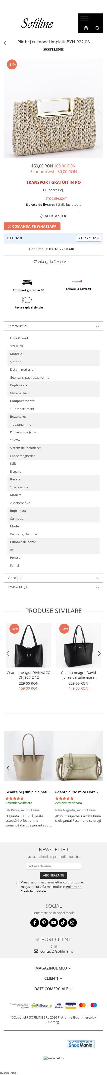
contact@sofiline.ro (56, 951)
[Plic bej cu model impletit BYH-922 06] (53, 108)
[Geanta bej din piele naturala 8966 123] (29, 756)
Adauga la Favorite (51, 261)
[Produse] (85, 19)
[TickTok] (63, 922)
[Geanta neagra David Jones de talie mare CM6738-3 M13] (78, 645)
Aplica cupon (89, 238)
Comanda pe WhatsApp (33, 226)
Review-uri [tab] (18, 587)
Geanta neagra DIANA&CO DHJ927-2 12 (29, 675)
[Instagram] (72, 922)
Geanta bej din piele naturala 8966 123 (38, 792)
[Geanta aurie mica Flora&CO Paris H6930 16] (78, 756)
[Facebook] (34, 922)
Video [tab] (14, 577)
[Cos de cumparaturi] (86, 28)
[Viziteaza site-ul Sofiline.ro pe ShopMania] (81, 1044)
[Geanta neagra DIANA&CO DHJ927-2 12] (28, 645)
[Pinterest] (44, 922)
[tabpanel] (53, 108)
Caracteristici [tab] (17, 326)
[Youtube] (53, 922)
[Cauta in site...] (97, 28)
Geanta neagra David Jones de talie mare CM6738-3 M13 (78, 675)
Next (99, 113)
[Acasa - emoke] (37, 23)
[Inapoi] (3, 43)
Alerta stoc (56, 215)
